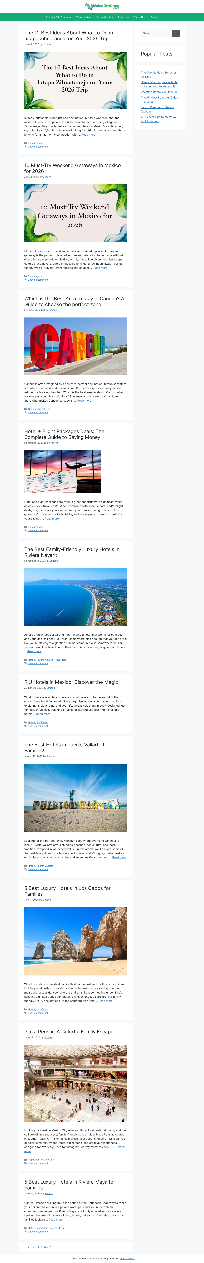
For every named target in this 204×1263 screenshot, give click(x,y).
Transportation (83, 17)
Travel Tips (139, 17)
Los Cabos (43, 1009)
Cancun (32, 409)
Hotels (31, 659)
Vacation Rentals (104, 17)
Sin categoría (35, 143)
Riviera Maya (57, 1228)
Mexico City (47, 1159)
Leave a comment (38, 146)
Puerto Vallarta (45, 865)
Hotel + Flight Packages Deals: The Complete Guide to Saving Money (64, 434)
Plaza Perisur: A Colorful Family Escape (69, 1031)
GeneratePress (127, 1258)
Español (154, 17)
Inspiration (123, 17)
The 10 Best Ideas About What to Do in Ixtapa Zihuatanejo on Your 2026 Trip (68, 35)
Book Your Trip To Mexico (58, 17)
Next (46, 1246)
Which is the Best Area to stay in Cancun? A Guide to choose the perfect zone (74, 301)
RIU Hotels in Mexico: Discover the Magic (71, 682)
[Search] (176, 33)
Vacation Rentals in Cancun (159, 92)
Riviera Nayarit (45, 659)
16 (38, 1246)
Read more (88, 134)
